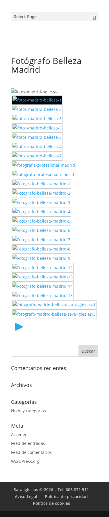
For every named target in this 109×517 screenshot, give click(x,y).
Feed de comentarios (31, 452)
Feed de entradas (28, 443)
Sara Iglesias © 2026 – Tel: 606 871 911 (51, 489)
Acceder (19, 434)
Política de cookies (51, 503)
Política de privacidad (66, 496)
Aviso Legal (26, 496)
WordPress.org (25, 461)
